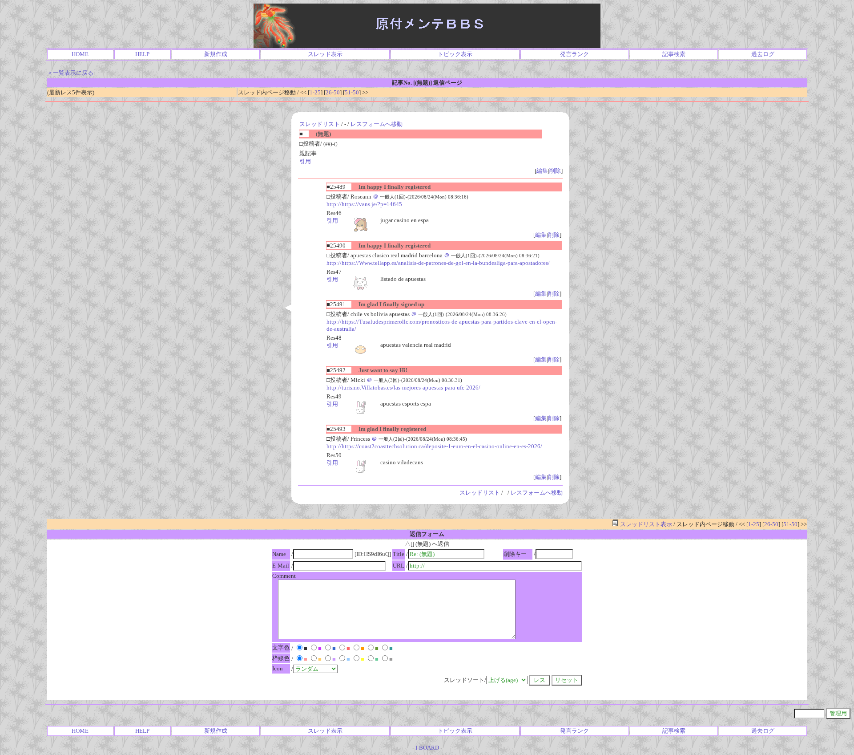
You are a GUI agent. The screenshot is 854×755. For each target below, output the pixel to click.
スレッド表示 (325, 54)
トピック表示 (455, 54)
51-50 (352, 92)
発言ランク (574, 54)
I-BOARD (427, 747)
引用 (305, 161)
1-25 (315, 92)
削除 (555, 170)
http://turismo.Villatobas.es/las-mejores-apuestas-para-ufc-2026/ (403, 387)
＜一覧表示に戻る (70, 72)
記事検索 (673, 54)
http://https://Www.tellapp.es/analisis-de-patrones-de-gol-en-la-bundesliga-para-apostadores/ (438, 263)
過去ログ (762, 54)
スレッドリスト (319, 124)
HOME (80, 54)
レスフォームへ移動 (376, 124)
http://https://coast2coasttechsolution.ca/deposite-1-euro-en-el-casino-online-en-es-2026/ (434, 446)
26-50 (333, 92)
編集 (542, 170)
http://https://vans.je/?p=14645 (364, 204)
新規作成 (215, 54)
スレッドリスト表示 (645, 524)
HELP (142, 54)
